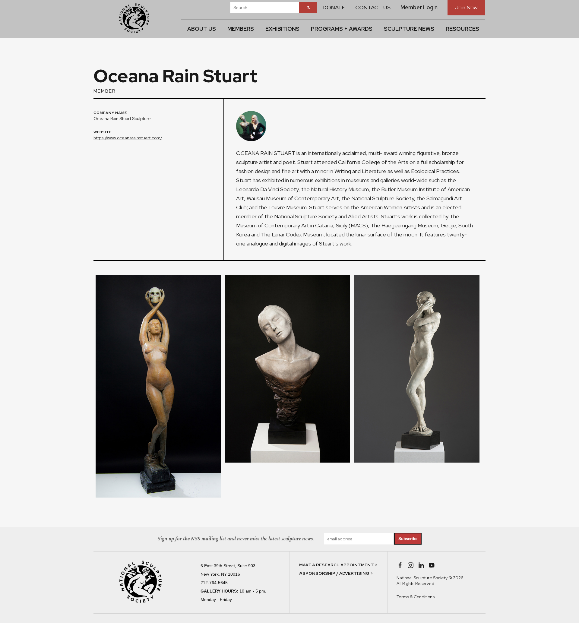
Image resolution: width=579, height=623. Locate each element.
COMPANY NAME (110, 113)
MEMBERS (240, 28)
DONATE (334, 7)
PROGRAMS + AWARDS (341, 28)
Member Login (419, 7)
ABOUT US (201, 28)
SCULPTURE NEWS (409, 28)
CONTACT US (373, 7)
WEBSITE (102, 132)
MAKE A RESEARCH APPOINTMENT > (338, 565)
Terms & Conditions (416, 596)
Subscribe (407, 538)
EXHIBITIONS (282, 28)
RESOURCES (462, 28)
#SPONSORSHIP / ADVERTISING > (336, 573)
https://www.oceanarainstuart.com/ (127, 138)
